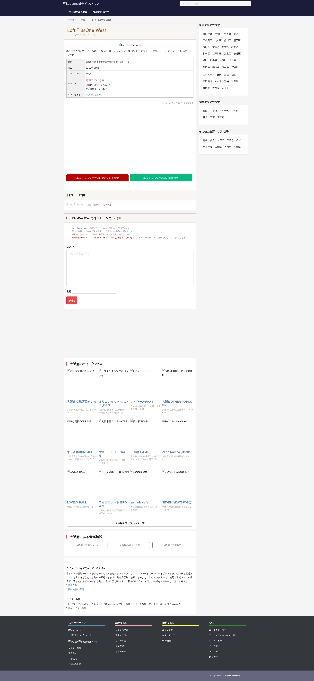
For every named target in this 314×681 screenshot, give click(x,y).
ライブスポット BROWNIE (113, 504)
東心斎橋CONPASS (80, 452)
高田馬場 (207, 81)
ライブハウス (70, 19)
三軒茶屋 (207, 74)
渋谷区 (237, 53)
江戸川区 (217, 53)
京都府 (220, 117)
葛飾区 (206, 66)
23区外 (235, 66)
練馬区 (223, 60)
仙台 (212, 140)
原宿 (226, 74)
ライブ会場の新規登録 (75, 11)
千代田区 (207, 40)
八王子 (225, 87)
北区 (236, 34)
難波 (235, 110)
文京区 (215, 46)
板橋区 (206, 53)
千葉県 (230, 140)
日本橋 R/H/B (139, 452)
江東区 (227, 53)
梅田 (205, 110)
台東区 (218, 40)
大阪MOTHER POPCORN (177, 403)
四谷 (233, 74)
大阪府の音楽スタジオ (87, 545)
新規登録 (72, 585)
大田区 (206, 46)
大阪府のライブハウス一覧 (130, 523)
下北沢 (218, 74)
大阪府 (84, 19)
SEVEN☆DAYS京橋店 (177, 502)
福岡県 (227, 146)
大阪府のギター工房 (130, 545)
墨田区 (237, 40)
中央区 (218, 34)
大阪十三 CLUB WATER (114, 454)
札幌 (205, 140)
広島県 (218, 146)
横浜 (238, 140)
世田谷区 (207, 34)
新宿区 (225, 46)
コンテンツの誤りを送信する (180, 102)
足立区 (225, 66)
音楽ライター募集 (77, 607)
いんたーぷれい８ (142, 401)
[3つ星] (74, 204)
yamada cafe (139, 502)
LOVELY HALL (77, 502)
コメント (71, 246)
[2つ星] (71, 204)
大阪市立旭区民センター (81, 403)
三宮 (212, 117)
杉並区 (234, 46)
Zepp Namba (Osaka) (177, 452)
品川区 (227, 40)
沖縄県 (237, 146)
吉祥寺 (215, 87)
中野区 (227, 34)
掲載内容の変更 (101, 11)
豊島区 (215, 66)
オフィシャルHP (94, 94)
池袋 (226, 81)
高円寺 (206, 87)
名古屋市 (207, 146)
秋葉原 (234, 81)
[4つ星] (78, 204)
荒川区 (232, 60)
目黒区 (213, 60)
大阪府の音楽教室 (172, 545)
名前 (68, 291)
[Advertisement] (130, 333)
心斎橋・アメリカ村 (220, 110)
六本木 (218, 81)
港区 (205, 60)
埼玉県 (220, 140)
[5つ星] (81, 204)
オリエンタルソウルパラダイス (113, 403)
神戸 (205, 117)
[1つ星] (67, 204)
